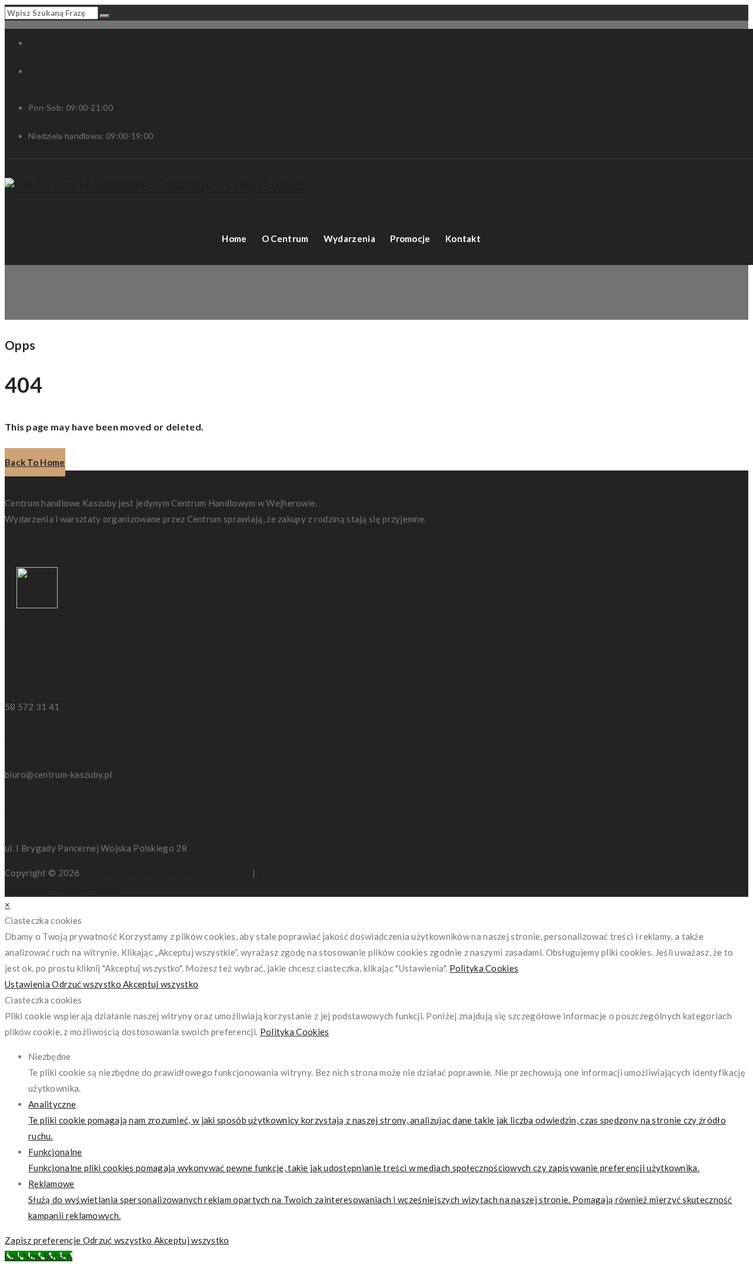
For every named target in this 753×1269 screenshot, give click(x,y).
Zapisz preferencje (44, 1240)
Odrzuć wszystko (87, 984)
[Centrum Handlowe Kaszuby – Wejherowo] (154, 186)
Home (234, 238)
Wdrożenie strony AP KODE (62, 888)
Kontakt (463, 238)
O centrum (285, 238)
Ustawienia (28, 984)
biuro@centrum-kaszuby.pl (78, 71)
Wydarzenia (349, 238)
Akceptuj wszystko (160, 984)
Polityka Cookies (484, 968)
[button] (35, 462)
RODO (271, 872)
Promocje (410, 238)
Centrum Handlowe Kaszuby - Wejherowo (166, 872)
